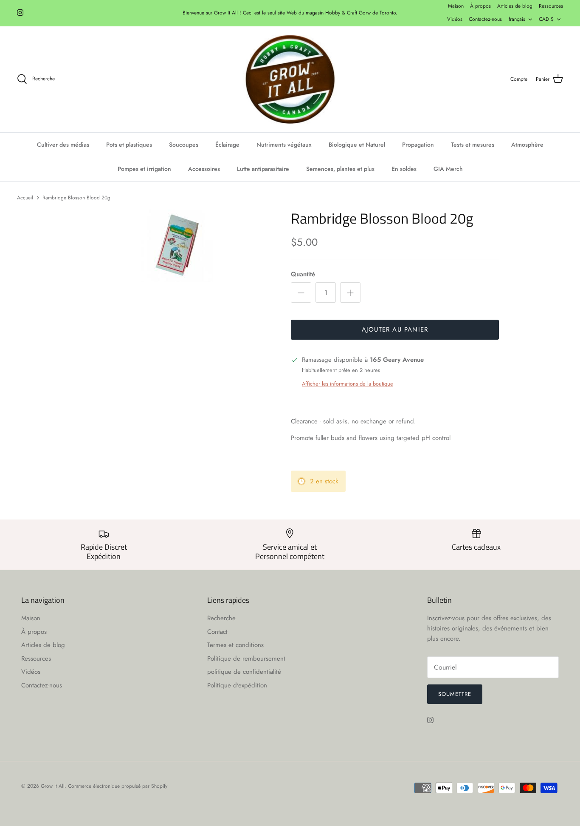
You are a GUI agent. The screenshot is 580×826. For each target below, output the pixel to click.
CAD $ (546, 19)
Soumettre (454, 694)
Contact (217, 631)
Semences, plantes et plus (340, 169)
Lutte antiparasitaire (263, 169)
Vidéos (454, 19)
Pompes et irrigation (144, 169)
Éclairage (227, 144)
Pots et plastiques (129, 144)
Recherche (221, 618)
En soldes (404, 169)
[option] (177, 246)
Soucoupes (183, 144)
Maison (456, 6)
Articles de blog (514, 6)
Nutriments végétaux (284, 144)
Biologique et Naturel (357, 144)
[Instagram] (20, 12)
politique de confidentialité (244, 671)
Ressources (551, 6)
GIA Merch (448, 169)
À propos (480, 6)
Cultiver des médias (63, 144)
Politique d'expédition (237, 685)
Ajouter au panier (395, 329)
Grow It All (53, 786)
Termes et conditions (235, 645)
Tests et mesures (472, 144)
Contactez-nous (485, 19)
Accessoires (204, 169)
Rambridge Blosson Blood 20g (76, 197)
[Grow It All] (290, 79)
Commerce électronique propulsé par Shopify (117, 786)
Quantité (303, 274)
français (517, 19)
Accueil (25, 197)
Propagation (418, 144)
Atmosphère (527, 144)
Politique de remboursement (246, 658)
